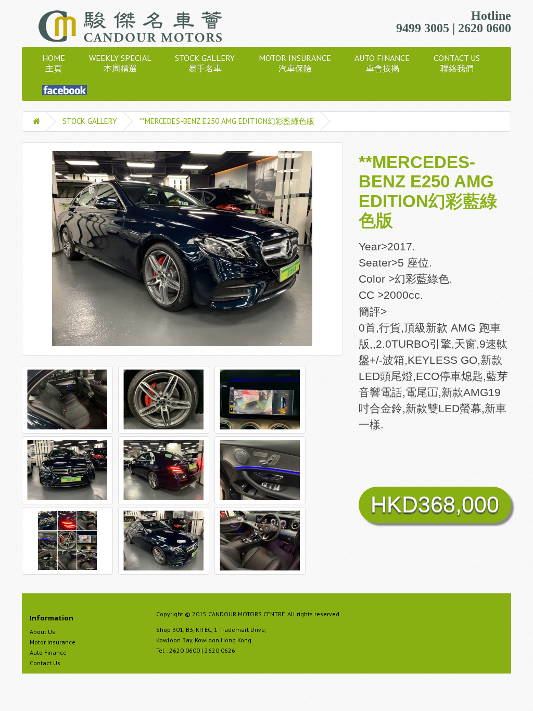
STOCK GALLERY (89, 121)
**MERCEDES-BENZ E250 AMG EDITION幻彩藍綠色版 (226, 121)
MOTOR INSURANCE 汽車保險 (295, 63)
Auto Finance (48, 652)
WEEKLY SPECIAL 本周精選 (120, 63)
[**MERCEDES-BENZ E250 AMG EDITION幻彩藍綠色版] (182, 248)
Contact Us (45, 663)
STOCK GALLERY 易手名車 (205, 63)
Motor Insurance (52, 642)
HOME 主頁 (53, 63)
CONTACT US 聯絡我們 (456, 63)
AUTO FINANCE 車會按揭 (382, 63)
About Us (42, 632)
